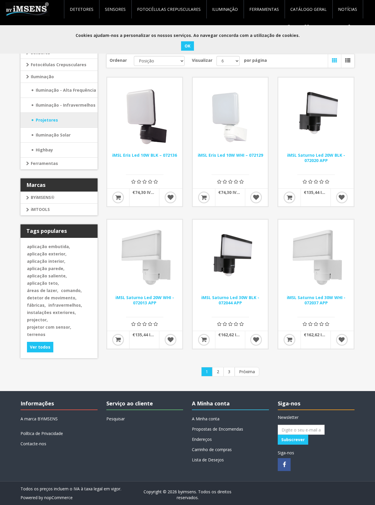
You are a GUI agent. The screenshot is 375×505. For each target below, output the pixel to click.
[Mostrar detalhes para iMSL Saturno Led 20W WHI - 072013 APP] (144, 257)
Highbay (44, 150)
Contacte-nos (33, 443)
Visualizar (202, 60)
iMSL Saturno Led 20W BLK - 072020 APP (316, 158)
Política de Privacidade (42, 433)
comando (71, 290)
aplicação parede (45, 268)
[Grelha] (334, 61)
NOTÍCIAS (347, 9)
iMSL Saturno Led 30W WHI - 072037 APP (316, 300)
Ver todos (40, 347)
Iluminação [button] (225, 9)
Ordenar (118, 60)
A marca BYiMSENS (39, 419)
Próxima (247, 371)
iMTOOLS (40, 209)
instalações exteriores (51, 312)
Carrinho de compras (212, 449)
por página (255, 60)
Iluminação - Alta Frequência (66, 90)
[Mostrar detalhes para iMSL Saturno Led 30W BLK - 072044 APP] (230, 257)
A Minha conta (205, 419)
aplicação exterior (47, 254)
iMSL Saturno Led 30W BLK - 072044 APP (230, 300)
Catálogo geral (308, 9)
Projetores (47, 120)
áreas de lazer (42, 290)
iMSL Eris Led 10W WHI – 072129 (230, 155)
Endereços (202, 439)
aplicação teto (43, 283)
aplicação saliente (47, 276)
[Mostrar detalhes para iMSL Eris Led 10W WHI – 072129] (230, 115)
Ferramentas (44, 163)
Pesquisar (115, 419)
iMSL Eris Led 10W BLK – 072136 (144, 155)
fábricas (36, 305)
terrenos (36, 334)
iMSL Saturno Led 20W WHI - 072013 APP (144, 300)
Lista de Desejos (208, 460)
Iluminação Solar (53, 135)
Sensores (115, 9)
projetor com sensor (49, 327)
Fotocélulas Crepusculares (169, 9)
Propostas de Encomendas (217, 429)
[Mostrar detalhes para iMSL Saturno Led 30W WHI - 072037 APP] (315, 257)
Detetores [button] (81, 9)
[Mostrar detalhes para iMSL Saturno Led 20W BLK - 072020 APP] (315, 115)
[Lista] (347, 61)
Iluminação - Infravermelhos (66, 105)
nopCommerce (58, 497)
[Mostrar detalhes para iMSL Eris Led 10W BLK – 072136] (144, 115)
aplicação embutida (48, 246)
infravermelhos (65, 305)
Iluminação (42, 76)
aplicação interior (46, 261)
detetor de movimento (51, 298)
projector (37, 320)
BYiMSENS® (42, 197)
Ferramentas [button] (264, 9)
